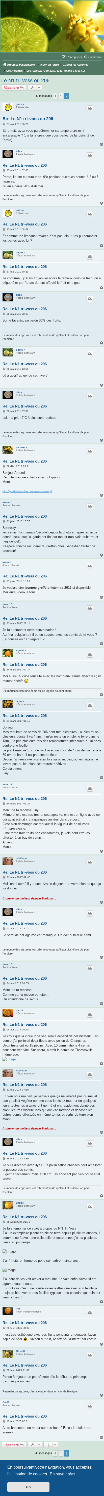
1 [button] (61, 96)
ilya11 (19, 1010)
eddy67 (20, 252)
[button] (55, 96)
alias (19, 151)
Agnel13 (21, 650)
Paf (18, 1308)
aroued (7, 502)
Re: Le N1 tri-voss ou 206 (28, 118)
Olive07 (20, 1351)
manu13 (7, 604)
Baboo (20, 1202)
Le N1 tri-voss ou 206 (25, 80)
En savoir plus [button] (62, 1474)
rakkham (21, 858)
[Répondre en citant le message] (90, 108)
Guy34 (20, 701)
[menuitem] (92, 57)
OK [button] (28, 1487)
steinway (21, 447)
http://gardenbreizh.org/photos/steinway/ (27, 491)
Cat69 (6, 1402)
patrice (20, 104)
